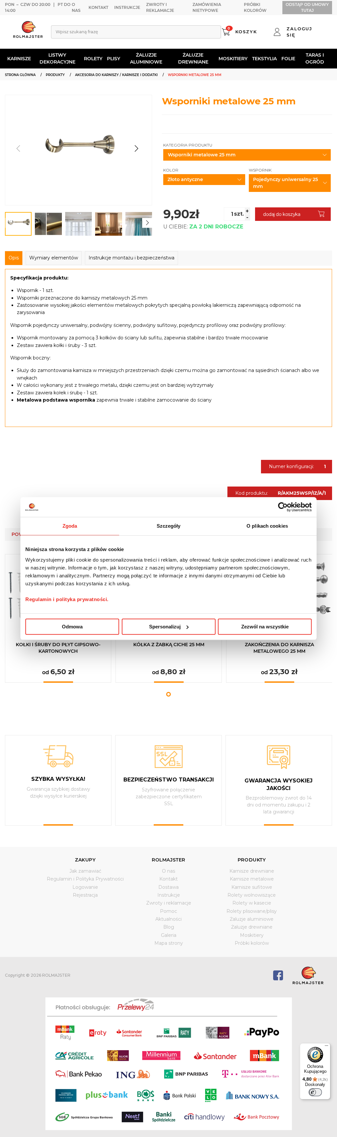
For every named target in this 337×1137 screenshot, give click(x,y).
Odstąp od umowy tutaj (307, 7)
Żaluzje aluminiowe (146, 58)
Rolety (93, 59)
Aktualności (168, 919)
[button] (136, 148)
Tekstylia (264, 59)
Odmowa (72, 626)
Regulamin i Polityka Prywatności (85, 879)
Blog (168, 927)
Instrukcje (127, 7)
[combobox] (136, 32)
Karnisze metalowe (252, 879)
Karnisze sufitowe (251, 887)
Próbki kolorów (255, 7)
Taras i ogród (314, 58)
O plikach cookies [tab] (267, 526)
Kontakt (98, 7)
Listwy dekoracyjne (57, 58)
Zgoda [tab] (70, 526)
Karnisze (19, 59)
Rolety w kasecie (251, 903)
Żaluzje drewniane (193, 58)
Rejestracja (85, 895)
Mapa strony (168, 943)
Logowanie (85, 887)
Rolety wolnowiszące (251, 895)
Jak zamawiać (85, 871)
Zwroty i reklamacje (160, 7)
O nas (76, 7)
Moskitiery (233, 59)
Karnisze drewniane (251, 871)
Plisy (113, 59)
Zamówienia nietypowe (207, 7)
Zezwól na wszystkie (265, 626)
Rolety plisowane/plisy (251, 911)
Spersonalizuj (165, 626)
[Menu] (326, 1047)
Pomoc (168, 911)
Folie (288, 59)
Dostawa (168, 887)
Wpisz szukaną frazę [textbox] (77, 31)
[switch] (315, 1092)
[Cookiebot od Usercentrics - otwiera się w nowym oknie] (283, 507)
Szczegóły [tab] (169, 526)
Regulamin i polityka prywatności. (67, 599)
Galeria (168, 935)
